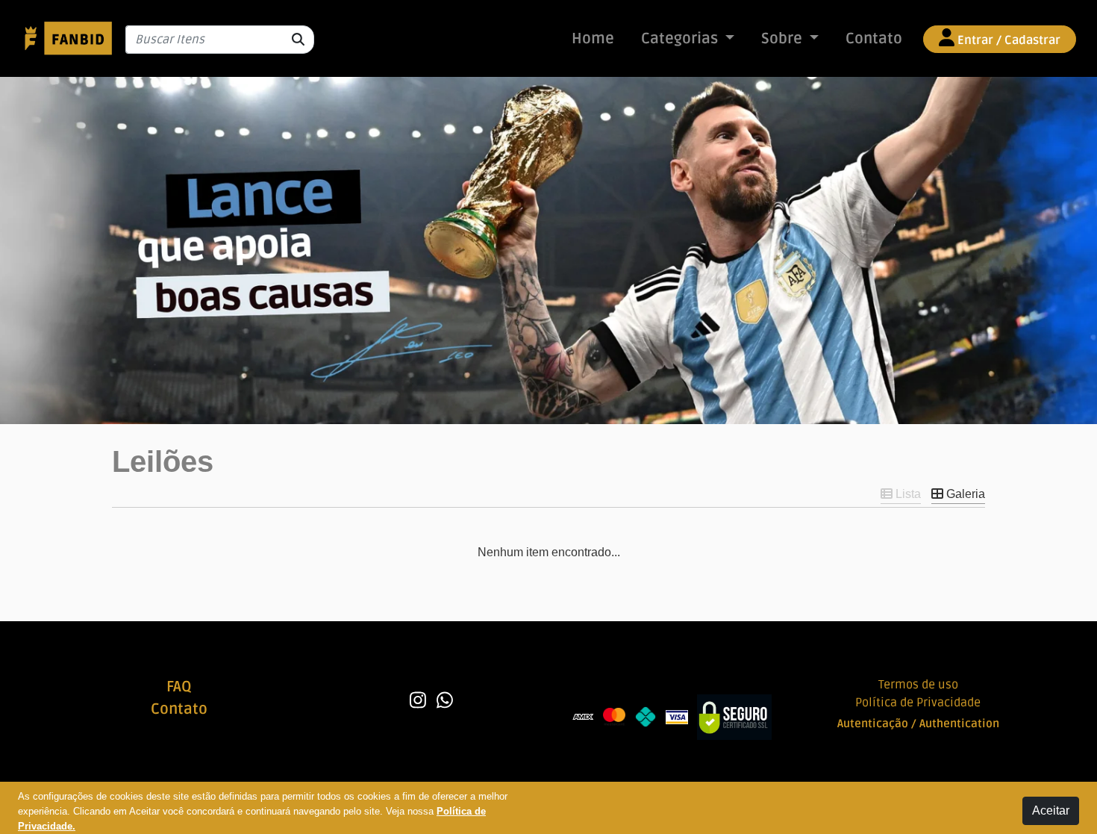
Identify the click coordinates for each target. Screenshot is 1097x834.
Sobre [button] (783, 39)
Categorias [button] (681, 39)
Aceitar (1050, 810)
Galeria (964, 494)
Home (593, 39)
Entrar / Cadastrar (1007, 40)
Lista (907, 494)
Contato (874, 39)
